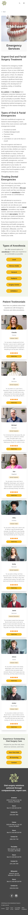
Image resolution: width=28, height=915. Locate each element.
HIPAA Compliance (24, 908)
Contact (14, 762)
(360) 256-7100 (14, 839)
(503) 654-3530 (14, 888)
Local (14, 259)
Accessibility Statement (17, 908)
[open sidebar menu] (24, 3)
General (14, 272)
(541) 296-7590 (14, 864)
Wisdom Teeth (14, 338)
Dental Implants (14, 384)
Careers (3, 908)
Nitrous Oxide (14, 266)
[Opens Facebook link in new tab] (11, 895)
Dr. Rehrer (16, 92)
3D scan (23, 188)
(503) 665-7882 (14, 815)
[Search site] (19, 3)
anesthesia (16, 192)
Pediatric (14, 278)
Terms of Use (11, 908)
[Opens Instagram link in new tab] (16, 895)
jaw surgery (14, 214)
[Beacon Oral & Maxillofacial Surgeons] (4, 3)
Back (4, 11)
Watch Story (14, 356)
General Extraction (14, 616)
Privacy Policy (7, 908)
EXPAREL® (14, 291)
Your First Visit (14, 752)
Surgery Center (14, 285)
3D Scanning (14, 757)
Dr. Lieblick (5, 92)
